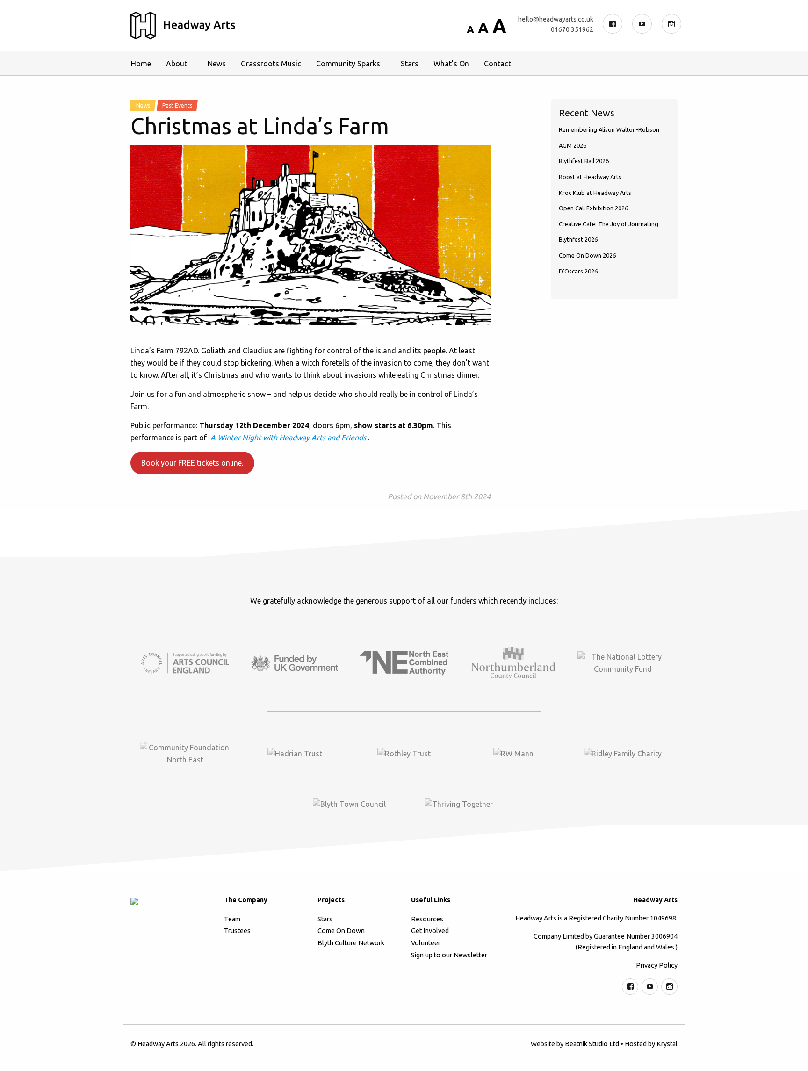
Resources (427, 919)
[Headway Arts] (182, 26)
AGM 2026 (572, 145)
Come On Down (341, 930)
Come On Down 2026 (587, 255)
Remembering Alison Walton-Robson (609, 129)
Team (232, 919)
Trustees (237, 930)
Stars (409, 63)
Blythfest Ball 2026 (584, 161)
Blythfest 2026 (578, 239)
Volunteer (425, 943)
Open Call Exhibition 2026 (593, 208)
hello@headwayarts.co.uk (555, 19)
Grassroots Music (271, 63)
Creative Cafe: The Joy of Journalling (608, 224)
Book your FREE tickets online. (192, 463)
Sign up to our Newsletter (449, 955)
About (176, 63)
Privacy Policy (657, 965)
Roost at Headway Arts (590, 176)
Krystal (667, 1044)
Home (141, 63)
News (217, 63)
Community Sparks (348, 63)
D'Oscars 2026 (578, 271)
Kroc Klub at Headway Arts (595, 192)
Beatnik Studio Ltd (592, 1044)
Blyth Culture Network (350, 943)
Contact (497, 63)
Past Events (177, 105)
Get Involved (430, 930)
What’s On (451, 63)
